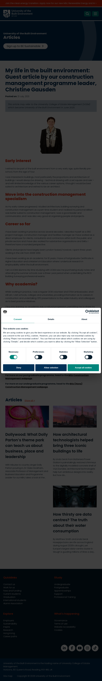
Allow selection (51, 368)
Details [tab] (51, 319)
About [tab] (84, 319)
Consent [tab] (18, 319)
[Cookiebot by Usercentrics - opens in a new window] (87, 312)
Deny (18, 368)
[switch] (38, 357)
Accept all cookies (83, 368)
